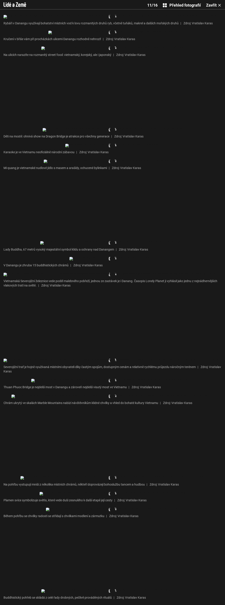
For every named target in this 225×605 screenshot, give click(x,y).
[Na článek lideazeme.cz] (15, 4)
